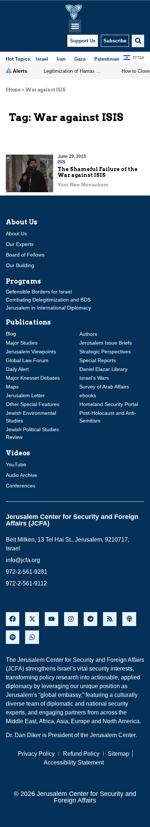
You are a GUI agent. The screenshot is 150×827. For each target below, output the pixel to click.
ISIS (62, 161)
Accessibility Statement (74, 762)
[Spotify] (12, 637)
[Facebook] (12, 619)
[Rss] (110, 619)
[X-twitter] (32, 619)
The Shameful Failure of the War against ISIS (98, 172)
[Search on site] (138, 41)
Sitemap (118, 754)
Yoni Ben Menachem (83, 184)
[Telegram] (90, 619)
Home (13, 89)
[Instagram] (71, 619)
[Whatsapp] (32, 637)
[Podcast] (129, 619)
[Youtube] (51, 619)
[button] (75, 26)
